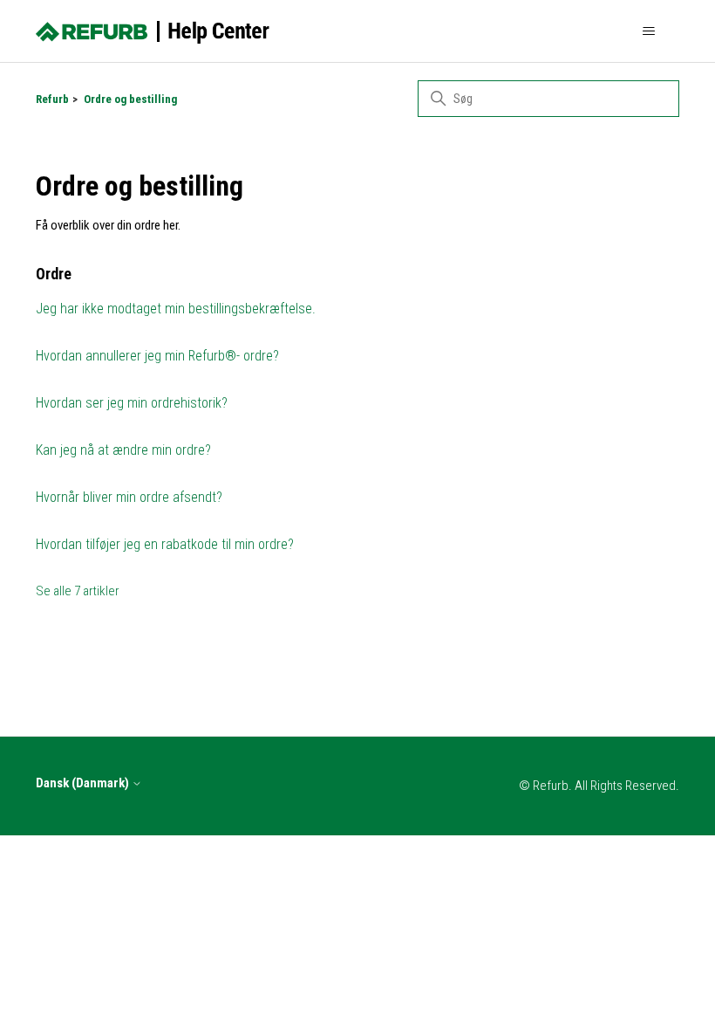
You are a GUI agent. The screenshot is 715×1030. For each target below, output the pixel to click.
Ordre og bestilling (130, 99)
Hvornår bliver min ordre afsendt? (129, 497)
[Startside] (152, 31)
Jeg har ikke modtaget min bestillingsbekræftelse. (176, 308)
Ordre (54, 273)
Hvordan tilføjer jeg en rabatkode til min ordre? (165, 544)
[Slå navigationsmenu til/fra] (648, 31)
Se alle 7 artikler (77, 591)
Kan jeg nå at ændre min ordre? (123, 450)
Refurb (52, 99)
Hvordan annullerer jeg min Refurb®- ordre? (157, 355)
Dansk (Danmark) (84, 783)
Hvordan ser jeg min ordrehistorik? (132, 403)
